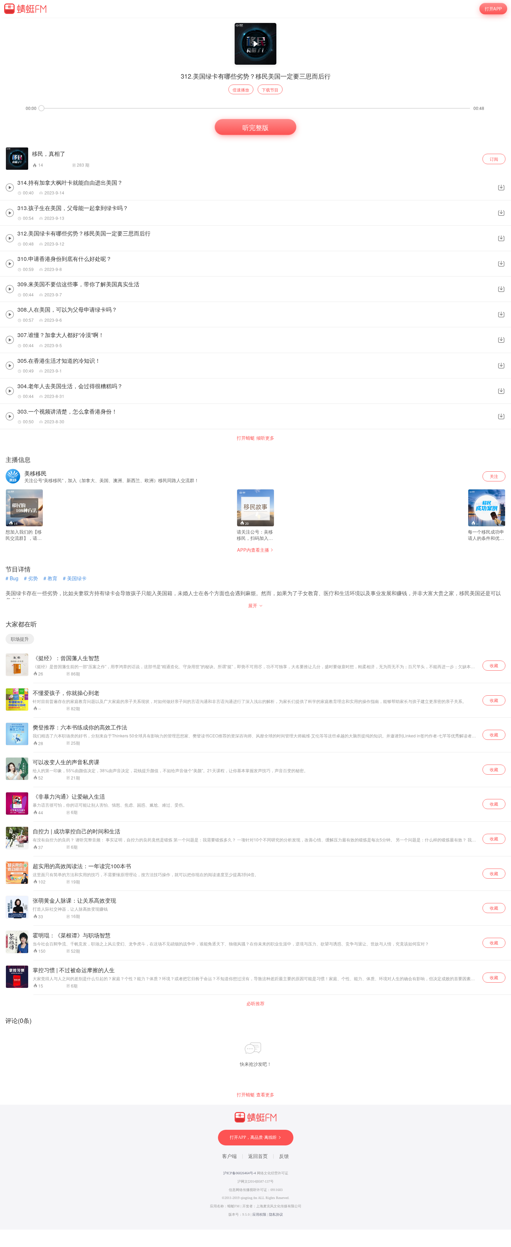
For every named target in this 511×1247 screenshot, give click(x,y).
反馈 (284, 1156)
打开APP (493, 9)
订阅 (494, 159)
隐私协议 (276, 1214)
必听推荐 (255, 1003)
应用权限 (259, 1214)
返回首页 (258, 1156)
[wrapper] (255, 623)
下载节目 (270, 90)
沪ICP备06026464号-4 (239, 1173)
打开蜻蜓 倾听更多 (255, 438)
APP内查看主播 (253, 549)
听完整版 (255, 127)
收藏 (494, 665)
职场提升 (20, 639)
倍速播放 (241, 90)
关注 (494, 476)
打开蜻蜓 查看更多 (255, 1095)
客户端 (229, 1156)
